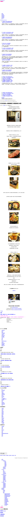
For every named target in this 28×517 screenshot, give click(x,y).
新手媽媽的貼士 (7, 501)
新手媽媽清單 (6, 504)
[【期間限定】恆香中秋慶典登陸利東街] (7, 21)
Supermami (3, 97)
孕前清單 (6, 503)
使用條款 (4, 455)
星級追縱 (4, 476)
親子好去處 (3, 343)
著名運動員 (4, 473)
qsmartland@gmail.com (15, 307)
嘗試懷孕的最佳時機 (7, 493)
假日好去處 (3, 335)
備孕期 (4, 490)
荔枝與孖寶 (3, 403)
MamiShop (3, 17)
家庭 (2, 397)
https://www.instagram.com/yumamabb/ (17, 309)
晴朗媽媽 (3, 344)
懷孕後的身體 (6, 500)
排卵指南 (6, 497)
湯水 (2, 400)
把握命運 (4, 485)
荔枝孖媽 (3, 402)
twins (2, 340)
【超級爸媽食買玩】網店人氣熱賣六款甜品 (6, 379)
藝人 (3, 470)
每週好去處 (4, 475)
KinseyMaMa (3, 345)
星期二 (5, 462)
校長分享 (4, 468)
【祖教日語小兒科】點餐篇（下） (5, 386)
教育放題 (4, 486)
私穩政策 (10, 455)
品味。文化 (4, 480)
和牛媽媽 (3, 336)
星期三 (5, 463)
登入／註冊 (1, 1)
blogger (3, 391)
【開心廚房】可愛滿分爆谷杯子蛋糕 (5, 360)
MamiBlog (3, 16)
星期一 (5, 461)
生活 (2, 401)
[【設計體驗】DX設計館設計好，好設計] (7, 65)
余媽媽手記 (14, 290)
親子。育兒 (4, 481)
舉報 (15, 455)
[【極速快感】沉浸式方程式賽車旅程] (7, 54)
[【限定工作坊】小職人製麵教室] (6, 43)
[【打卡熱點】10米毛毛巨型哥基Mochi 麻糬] (7, 32)
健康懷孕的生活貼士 (7, 494)
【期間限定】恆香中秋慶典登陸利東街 (7, 22)
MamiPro (3, 469)
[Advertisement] (14, 7)
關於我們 (1, 455)
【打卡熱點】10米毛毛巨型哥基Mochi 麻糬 (7, 33)
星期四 (5, 464)
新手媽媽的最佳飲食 (7, 496)
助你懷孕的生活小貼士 (7, 495)
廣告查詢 (13, 455)
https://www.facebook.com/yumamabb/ (16, 308)
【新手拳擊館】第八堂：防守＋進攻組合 (6, 373)
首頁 (2, 13)
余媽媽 (4, 105)
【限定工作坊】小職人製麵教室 (6, 44)
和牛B (2, 331)
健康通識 (4, 484)
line (2, 18)
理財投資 (4, 487)
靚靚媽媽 (4, 479)
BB (2, 339)
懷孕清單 (6, 502)
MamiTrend (3, 15)
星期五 (5, 465)
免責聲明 (7, 455)
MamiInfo (3, 489)
